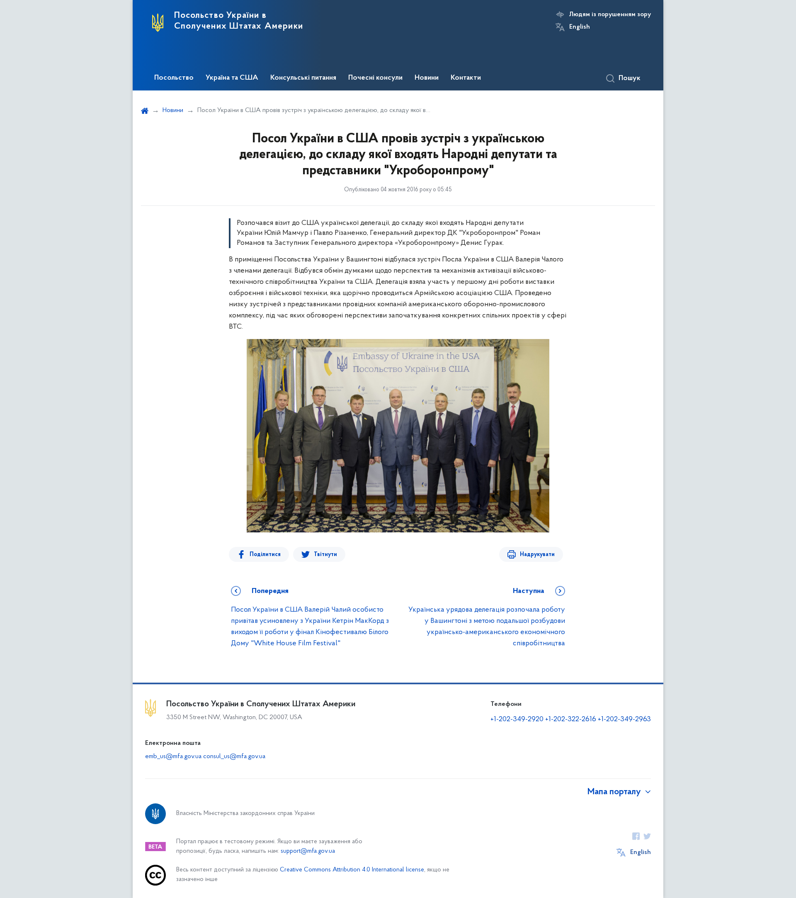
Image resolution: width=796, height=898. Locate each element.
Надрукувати (537, 554)
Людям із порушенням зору (610, 14)
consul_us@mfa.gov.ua (234, 756)
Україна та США (232, 78)
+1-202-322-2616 (571, 719)
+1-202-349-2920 (517, 719)
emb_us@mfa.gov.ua (173, 756)
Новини (427, 78)
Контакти (466, 78)
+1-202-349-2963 (624, 719)
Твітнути (325, 554)
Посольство (174, 78)
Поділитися (265, 554)
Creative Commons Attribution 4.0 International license (352, 870)
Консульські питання (303, 78)
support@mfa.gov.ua (308, 851)
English (579, 27)
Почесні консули (375, 78)
